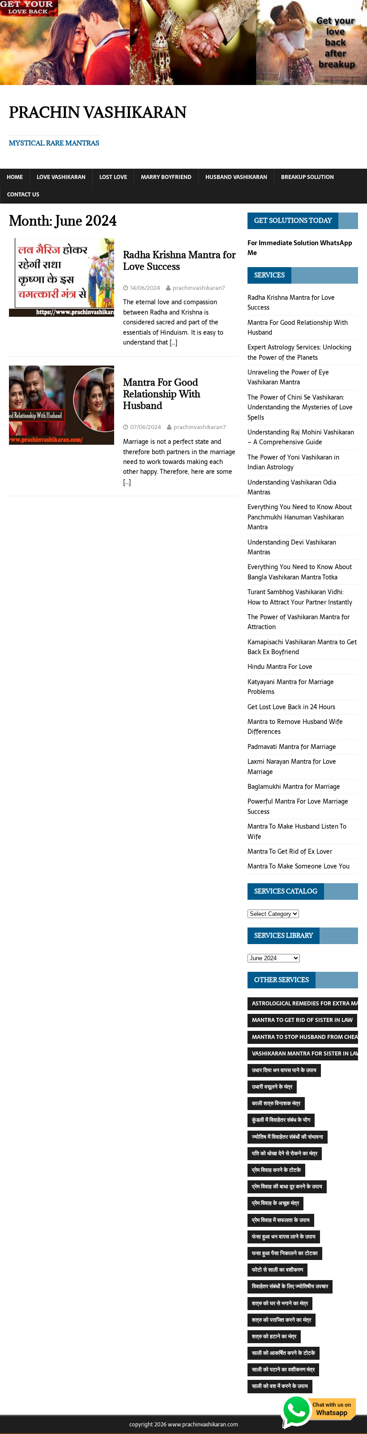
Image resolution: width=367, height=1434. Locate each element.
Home (15, 177)
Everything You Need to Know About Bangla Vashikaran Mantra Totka (300, 572)
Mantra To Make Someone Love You (299, 866)
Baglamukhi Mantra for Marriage (294, 786)
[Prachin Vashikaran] (183, 80)
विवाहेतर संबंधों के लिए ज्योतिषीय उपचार (290, 1286)
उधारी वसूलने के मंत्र (272, 1086)
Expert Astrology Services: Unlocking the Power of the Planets (299, 352)
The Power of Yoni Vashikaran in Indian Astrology (293, 462)
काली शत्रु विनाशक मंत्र (276, 1103)
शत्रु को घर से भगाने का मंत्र (280, 1303)
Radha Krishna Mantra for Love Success (179, 260)
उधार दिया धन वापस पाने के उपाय (284, 1070)
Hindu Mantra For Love (280, 667)
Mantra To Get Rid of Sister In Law (302, 1020)
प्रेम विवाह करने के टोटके (276, 1170)
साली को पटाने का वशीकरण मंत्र (283, 1369)
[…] (173, 342)
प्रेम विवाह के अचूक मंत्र (275, 1203)
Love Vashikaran (61, 177)
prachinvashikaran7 (199, 288)
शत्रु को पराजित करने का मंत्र (281, 1319)
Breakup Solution (307, 177)
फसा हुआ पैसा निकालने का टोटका (285, 1253)
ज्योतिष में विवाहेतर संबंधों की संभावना (287, 1136)
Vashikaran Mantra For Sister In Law (306, 1053)
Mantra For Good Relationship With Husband (161, 394)
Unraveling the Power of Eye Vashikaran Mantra (288, 377)
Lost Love (113, 177)
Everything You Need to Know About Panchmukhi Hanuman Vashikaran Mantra (300, 517)
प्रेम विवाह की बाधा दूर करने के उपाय (287, 1186)
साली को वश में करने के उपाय (280, 1386)
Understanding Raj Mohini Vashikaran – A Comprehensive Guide (301, 437)
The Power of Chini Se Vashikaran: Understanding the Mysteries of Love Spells (300, 407)
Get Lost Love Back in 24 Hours (291, 707)
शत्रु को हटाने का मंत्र (274, 1336)
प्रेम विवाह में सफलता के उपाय (281, 1220)
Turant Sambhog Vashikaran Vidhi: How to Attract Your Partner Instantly (300, 597)
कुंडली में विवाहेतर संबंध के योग (281, 1119)
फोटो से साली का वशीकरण (277, 1269)
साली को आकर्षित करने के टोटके (283, 1353)
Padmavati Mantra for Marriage (292, 747)
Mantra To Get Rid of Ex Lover (290, 851)
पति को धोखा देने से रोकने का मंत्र (284, 1153)
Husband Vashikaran (236, 177)
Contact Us (23, 194)
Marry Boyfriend (166, 177)
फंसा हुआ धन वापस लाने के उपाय (284, 1236)
